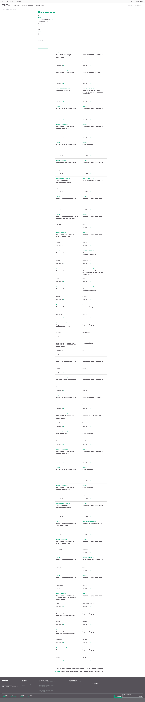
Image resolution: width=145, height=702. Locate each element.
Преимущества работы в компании (75, 681)
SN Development (42, 691)
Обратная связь (18, 1)
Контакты (11, 1)
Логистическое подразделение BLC (45, 689)
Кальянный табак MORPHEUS (43, 684)
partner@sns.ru (4, 696)
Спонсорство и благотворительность (28, 684)
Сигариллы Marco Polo (43, 686)
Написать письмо (43, 47)
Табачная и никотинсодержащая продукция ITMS (47, 681)
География (24, 681)
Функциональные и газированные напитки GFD (46, 685)
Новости (23, 685)
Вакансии (70, 682)
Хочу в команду (118, 696)
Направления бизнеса (43, 680)
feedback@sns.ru (13, 696)
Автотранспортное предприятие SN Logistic (46, 690)
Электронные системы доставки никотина (46, 682)
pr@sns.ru (28, 696)
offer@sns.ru (21, 696)
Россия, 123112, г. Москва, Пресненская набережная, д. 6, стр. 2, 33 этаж (7, 685)
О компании (24, 680)
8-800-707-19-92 (15, 686)
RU (7, 1)
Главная (3, 9)
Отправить (140, 696)
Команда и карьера (9, 9)
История (23, 682)
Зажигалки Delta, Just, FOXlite (43, 687)
